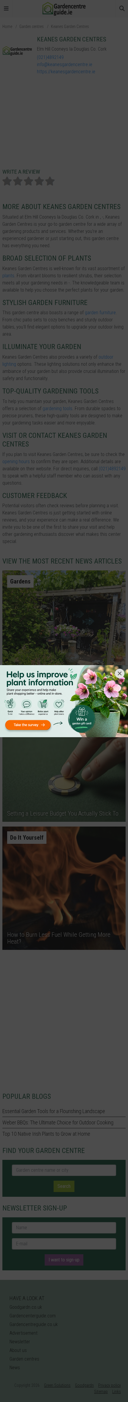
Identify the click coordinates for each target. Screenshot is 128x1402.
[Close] (119, 673)
